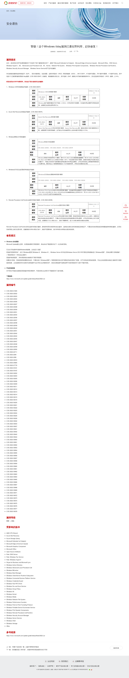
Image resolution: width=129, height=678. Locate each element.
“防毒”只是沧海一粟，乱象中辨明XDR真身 (25, 647)
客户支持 (73, 3)
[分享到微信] (77, 51)
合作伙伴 (81, 3)
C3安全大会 (97, 3)
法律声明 (50, 666)
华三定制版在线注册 (78, 666)
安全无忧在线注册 (93, 666)
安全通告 (89, 3)
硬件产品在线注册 (62, 666)
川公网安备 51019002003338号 (79, 669)
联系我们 (64, 661)
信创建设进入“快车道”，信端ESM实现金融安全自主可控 (29, 650)
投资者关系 (107, 3)
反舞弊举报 (79, 661)
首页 (45, 3)
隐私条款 (41, 666)
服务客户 (33, 666)
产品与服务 (52, 3)
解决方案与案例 (63, 3)
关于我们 (115, 3)
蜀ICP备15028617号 (64, 669)
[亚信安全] (10, 2)
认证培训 (51, 661)
